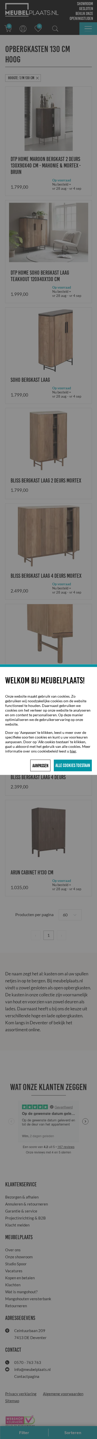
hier (73, 751)
